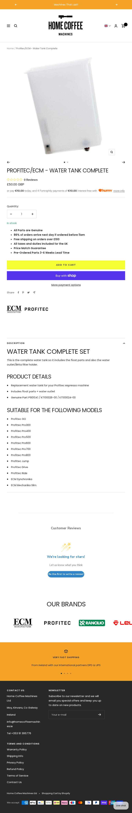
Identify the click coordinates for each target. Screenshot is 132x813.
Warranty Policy (17, 749)
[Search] (15, 25)
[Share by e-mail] (34, 292)
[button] (108, 25)
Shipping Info (15, 756)
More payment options (66, 285)
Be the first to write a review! (66, 574)
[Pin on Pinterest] (23, 292)
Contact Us (14, 782)
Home (10, 48)
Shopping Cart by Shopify (56, 793)
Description (16, 343)
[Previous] (8, 162)
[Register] (99, 714)
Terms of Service (17, 775)
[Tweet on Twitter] (28, 292)
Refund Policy (15, 769)
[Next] (123, 162)
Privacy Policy (15, 762)
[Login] (115, 25)
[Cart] (123, 26)
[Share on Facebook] (18, 292)
